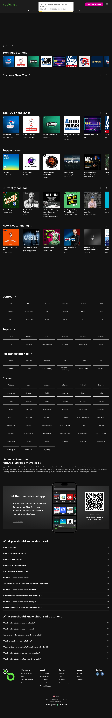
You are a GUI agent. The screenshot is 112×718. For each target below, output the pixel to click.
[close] (72, 3)
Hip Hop (47, 303)
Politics (65, 336)
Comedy (29, 344)
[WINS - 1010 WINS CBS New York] (46, 61)
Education (10, 369)
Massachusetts (47, 409)
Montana (29, 417)
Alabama (11, 385)
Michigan (65, 409)
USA (57, 696)
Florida (47, 393)
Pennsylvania (28, 433)
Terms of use (44, 673)
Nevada (65, 417)
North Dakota (65, 425)
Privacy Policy (44, 676)
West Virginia (11, 450)
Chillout (65, 303)
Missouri (11, 417)
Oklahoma (101, 425)
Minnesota (83, 409)
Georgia (65, 393)
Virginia (83, 441)
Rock (29, 303)
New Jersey (101, 417)
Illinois (11, 401)
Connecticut (11, 393)
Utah (47, 441)
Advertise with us (27, 680)
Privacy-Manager (45, 686)
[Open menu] (107, 4)
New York (29, 425)
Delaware (29, 393)
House (83, 311)
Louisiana (101, 401)
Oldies (101, 303)
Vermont (65, 441)
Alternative (29, 311)
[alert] (56, 7)
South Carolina (83, 433)
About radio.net (26, 673)
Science (47, 360)
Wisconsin (28, 450)
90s (83, 319)
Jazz (101, 311)
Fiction (29, 369)
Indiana (29, 401)
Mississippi (101, 409)
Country (83, 303)
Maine (11, 409)
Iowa (47, 401)
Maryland (29, 409)
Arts (101, 360)
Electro (10, 311)
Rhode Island (65, 433)
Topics (81, 11)
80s (47, 311)
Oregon (11, 433)
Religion (83, 336)
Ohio (83, 425)
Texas (29, 441)
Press (23, 676)
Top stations (32, 11)
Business (101, 369)
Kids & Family (47, 369)
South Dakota (101, 433)
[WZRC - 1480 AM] (21, 61)
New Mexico (11, 425)
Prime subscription (65, 683)
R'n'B (101, 319)
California (83, 385)
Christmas (83, 344)
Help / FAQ (62, 680)
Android (80, 680)
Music (101, 344)
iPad (78, 676)
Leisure (29, 360)
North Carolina (47, 425)
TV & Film (83, 360)
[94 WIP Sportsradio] (33, 61)
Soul (10, 319)
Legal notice (44, 680)
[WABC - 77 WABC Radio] (97, 61)
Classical (65, 311)
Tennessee (11, 441)
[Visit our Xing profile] (102, 674)
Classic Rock (28, 319)
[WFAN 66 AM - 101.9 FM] (8, 61)
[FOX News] (71, 61)
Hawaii (83, 393)
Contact (61, 673)
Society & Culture (83, 369)
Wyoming (47, 450)
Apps (60, 676)
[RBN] (84, 61)
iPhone (79, 673)
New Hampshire (83, 417)
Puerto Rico (47, 433)
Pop (11, 303)
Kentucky (83, 401)
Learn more (18, 522)
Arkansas (65, 385)
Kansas (65, 401)
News (11, 336)
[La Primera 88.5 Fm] (59, 61)
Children (101, 336)
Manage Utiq (44, 683)
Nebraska (47, 417)
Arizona (47, 385)
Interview (65, 344)
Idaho (101, 393)
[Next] (106, 51)
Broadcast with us (27, 683)
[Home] (3, 46)
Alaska (29, 385)
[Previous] (100, 51)
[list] (56, 61)
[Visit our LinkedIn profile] (97, 674)
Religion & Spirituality (65, 369)
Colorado (101, 385)
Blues (47, 319)
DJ (11, 344)
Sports (47, 336)
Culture (29, 336)
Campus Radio (47, 344)
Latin (65, 319)
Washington (101, 441)
